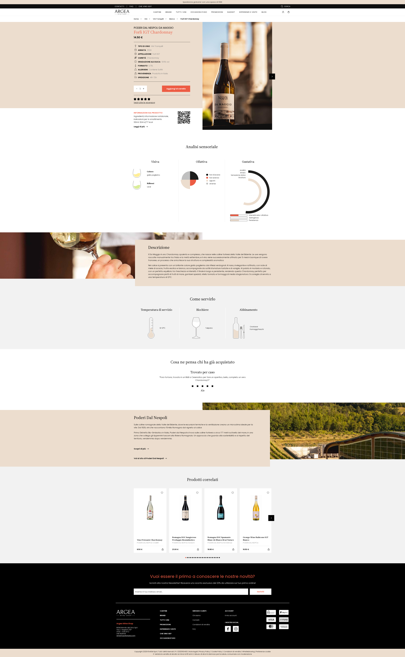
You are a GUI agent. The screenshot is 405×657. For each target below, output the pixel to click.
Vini (145, 19)
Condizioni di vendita (201, 624)
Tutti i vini (164, 620)
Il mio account (231, 615)
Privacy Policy (204, 651)
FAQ (131, 6)
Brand (163, 615)
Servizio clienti (199, 611)
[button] (272, 76)
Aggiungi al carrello (176, 88)
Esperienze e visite (168, 629)
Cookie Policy (216, 651)
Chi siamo (196, 615)
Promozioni (165, 624)
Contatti (119, 6)
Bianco (172, 19)
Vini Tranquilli (158, 19)
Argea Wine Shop (124, 623)
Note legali (193, 651)
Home (136, 19)
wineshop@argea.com (125, 635)
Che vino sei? (145, 6)
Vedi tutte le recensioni (144, 102)
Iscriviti (260, 591)
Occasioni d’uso (167, 638)
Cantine (163, 611)
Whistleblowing (248, 651)
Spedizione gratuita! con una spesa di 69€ (202, 2)
